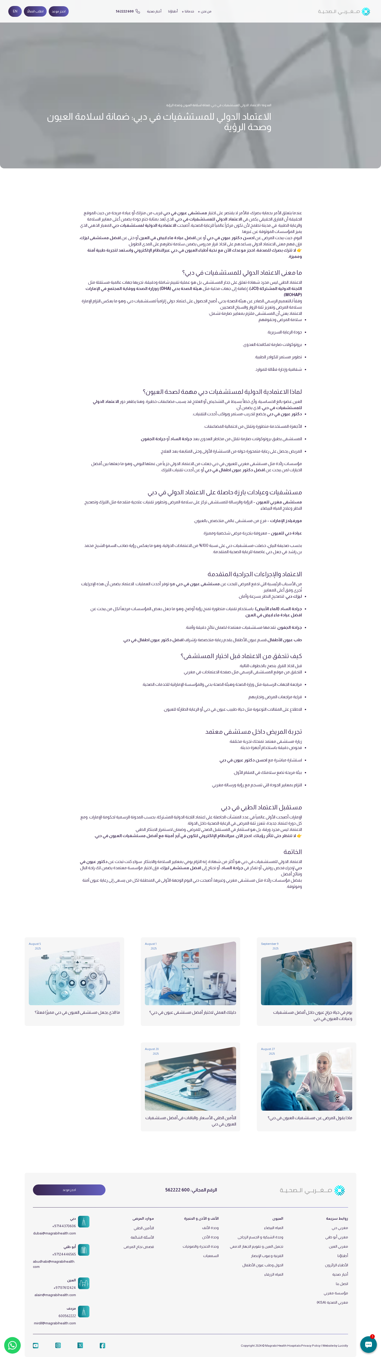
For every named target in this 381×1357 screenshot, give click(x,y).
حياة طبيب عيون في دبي (224, 709)
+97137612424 (65, 1287)
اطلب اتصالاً (35, 11)
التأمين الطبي (144, 1228)
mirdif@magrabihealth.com (55, 1323)
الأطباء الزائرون (336, 1265)
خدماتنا (189, 11)
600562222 (67, 1316)
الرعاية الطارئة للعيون (182, 709)
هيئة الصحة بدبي (218, 684)
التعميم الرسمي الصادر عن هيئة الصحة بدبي (254, 301)
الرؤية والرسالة (241, 502)
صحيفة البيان (279, 545)
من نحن (206, 11)
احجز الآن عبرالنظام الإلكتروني (225, 835)
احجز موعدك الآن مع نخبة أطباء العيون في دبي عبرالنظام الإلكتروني (194, 250)
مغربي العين (338, 1246)
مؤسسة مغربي (336, 1293)
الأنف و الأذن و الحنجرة (201, 1218)
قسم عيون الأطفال (250, 640)
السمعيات (211, 1256)
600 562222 (177, 1189)
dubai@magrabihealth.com (54, 1233)
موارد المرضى (143, 1218)
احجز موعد (59, 11)
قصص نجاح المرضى (139, 1247)
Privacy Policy (311, 1345)
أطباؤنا (173, 11)
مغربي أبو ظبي (336, 1237)
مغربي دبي (340, 1228)
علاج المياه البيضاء (275, 508)
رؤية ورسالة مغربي (228, 785)
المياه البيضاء (273, 1228)
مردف (71, 1308)
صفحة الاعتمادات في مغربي (208, 672)
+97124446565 (64, 1254)
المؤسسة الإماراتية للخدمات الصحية (172, 684)
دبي (73, 1218)
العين (71, 1280)
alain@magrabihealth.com (55, 1295)
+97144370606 (64, 1226)
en (15, 11)
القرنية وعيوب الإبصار (267, 1256)
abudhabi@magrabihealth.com (54, 1264)
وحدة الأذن (210, 1237)
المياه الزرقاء (273, 1274)
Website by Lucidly (335, 1345)
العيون (277, 1218)
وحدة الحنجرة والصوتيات (201, 1246)
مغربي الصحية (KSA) (332, 1302)
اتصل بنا (342, 1284)
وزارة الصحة (245, 684)
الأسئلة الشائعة (142, 1237)
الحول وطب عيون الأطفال (262, 1265)
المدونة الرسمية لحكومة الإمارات (116, 817)
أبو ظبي (70, 1247)
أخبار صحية (154, 11)
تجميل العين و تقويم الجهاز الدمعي (256, 1246)
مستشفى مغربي (241, 880)
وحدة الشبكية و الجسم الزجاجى (260, 1237)
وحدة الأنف (210, 1228)
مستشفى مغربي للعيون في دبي (240, 463)
